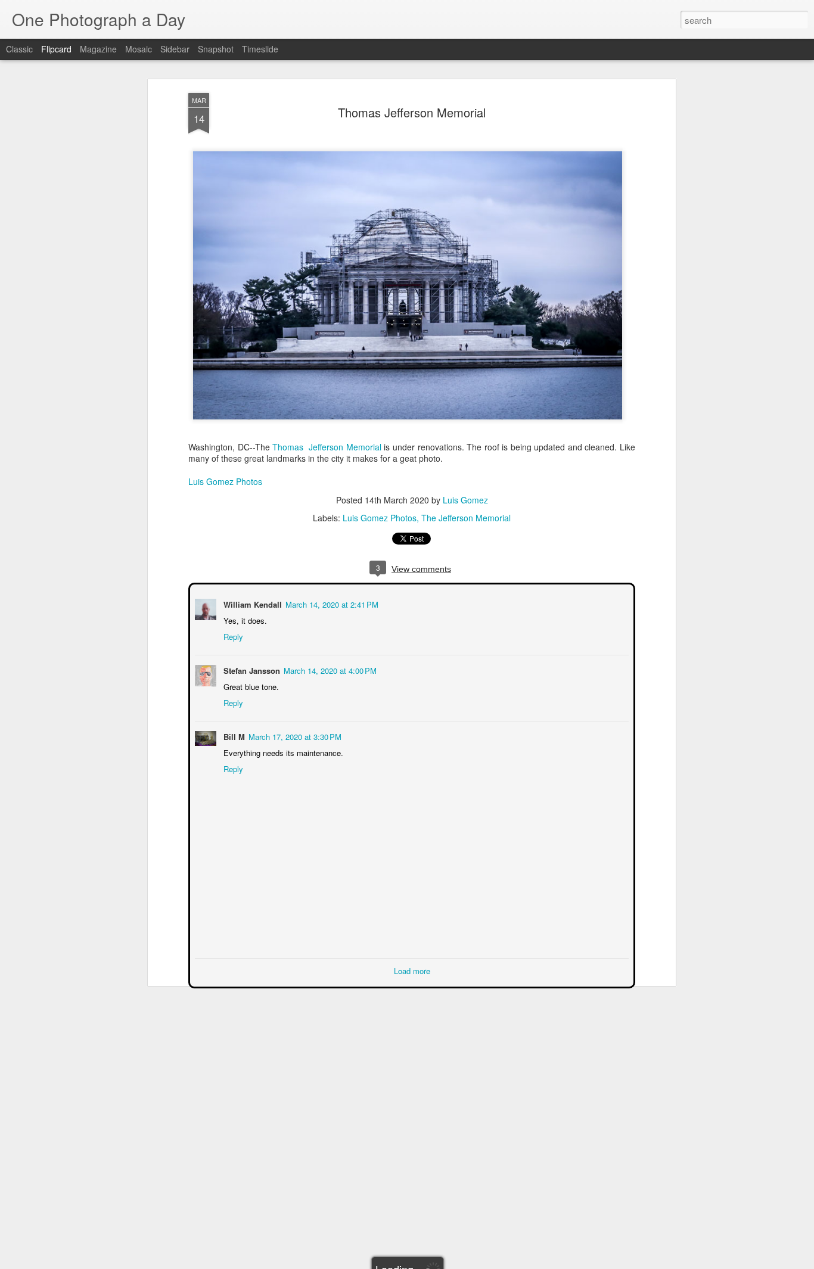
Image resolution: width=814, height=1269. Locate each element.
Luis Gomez (465, 500)
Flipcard (56, 49)
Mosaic (138, 49)
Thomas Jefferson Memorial (412, 112)
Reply (232, 635)
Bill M (233, 735)
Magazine (98, 49)
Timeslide (260, 49)
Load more (412, 969)
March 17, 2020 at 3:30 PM (293, 735)
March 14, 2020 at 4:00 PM (328, 669)
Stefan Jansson (250, 669)
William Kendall (251, 603)
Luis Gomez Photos (225, 481)
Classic (19, 49)
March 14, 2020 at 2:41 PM (330, 603)
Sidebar (174, 49)
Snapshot (216, 49)
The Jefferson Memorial (466, 518)
